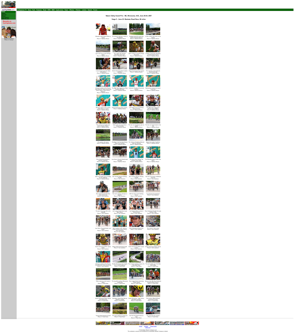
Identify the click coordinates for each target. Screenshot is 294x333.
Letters (84, 10)
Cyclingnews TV (22, 10)
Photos (72, 10)
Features (39, 10)
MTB (49, 10)
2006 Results (5, 18)
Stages (4, 13)
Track (66, 10)
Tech (33, 10)
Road (44, 10)
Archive (146, 326)
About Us (147, 327)
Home (3, 12)
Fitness (78, 10)
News (29, 10)
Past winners (5, 17)
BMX (53, 10)
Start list (4, 14)
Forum (95, 10)
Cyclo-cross (59, 10)
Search (90, 10)
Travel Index (153, 326)
